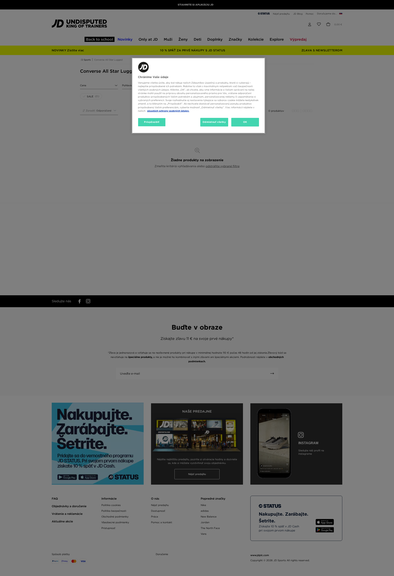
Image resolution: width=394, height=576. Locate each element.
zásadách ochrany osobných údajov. (168, 110)
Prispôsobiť (151, 122)
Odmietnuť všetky (214, 122)
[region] (198, 95)
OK (245, 122)
